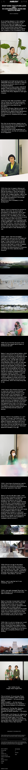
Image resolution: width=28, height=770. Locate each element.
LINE (16, 754)
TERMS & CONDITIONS (5, 756)
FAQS (2, 763)
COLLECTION (3, 750)
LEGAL (2, 758)
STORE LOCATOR (4, 755)
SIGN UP (24, 739)
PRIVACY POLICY (4, 759)
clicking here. (20, 743)
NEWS (2, 752)
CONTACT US (3, 753)
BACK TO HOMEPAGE (14, 13)
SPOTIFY (16, 752)
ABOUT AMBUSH (4, 748)
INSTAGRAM (17, 749)
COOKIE (2, 761)
